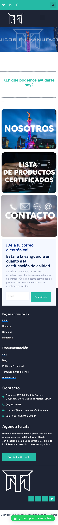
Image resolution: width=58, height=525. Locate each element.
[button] (53, 5)
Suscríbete (40, 297)
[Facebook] (31, 498)
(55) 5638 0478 (21, 456)
